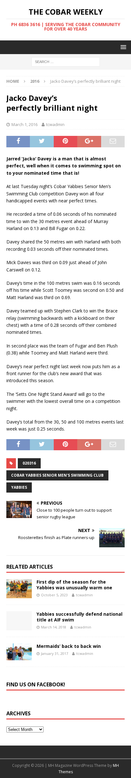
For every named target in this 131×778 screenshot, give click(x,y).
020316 (29, 463)
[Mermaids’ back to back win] (19, 651)
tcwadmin (55, 124)
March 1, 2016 (24, 124)
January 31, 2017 (54, 653)
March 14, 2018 (53, 627)
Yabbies (19, 487)
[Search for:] (65, 62)
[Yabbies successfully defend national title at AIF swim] (19, 620)
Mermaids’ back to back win (69, 646)
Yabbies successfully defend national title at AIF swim (79, 617)
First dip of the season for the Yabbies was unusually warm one (74, 585)
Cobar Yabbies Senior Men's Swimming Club (57, 475)
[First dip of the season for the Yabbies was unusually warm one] (19, 588)
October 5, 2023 (54, 594)
